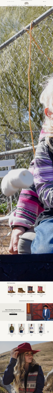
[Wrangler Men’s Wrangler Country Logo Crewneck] (41, 328)
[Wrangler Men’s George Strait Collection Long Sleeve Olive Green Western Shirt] (11, 328)
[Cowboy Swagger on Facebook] (43, 1)
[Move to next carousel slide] (45, 322)
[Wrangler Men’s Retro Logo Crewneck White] (31, 328)
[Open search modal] (7, 5)
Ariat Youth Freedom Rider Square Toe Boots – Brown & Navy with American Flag (31, 295)
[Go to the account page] (44, 5)
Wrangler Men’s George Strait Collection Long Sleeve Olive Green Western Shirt (12, 334)
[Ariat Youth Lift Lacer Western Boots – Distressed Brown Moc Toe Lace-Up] (21, 288)
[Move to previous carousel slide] (44, 322)
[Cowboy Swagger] (26, 3)
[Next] (43, 5)
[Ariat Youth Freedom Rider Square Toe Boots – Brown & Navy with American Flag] (31, 288)
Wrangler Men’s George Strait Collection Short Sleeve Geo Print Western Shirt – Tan (22, 334)
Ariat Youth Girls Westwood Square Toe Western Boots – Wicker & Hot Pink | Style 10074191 (41, 295)
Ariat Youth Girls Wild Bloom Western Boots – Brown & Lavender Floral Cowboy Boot (11, 295)
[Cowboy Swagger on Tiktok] (45, 1)
